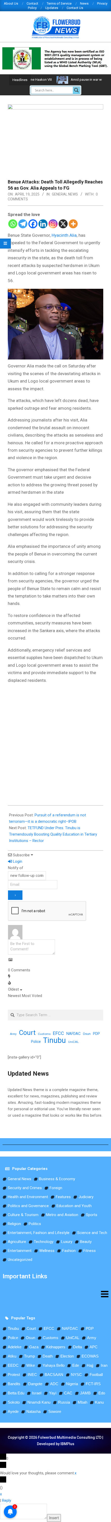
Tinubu (54, 1040)
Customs (44, 1034)
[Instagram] (53, 223)
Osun (87, 1034)
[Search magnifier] (76, 90)
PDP (96, 1034)
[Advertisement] (46, 744)
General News (65, 194)
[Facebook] (32, 223)
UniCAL (73, 1042)
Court (27, 1033)
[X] (63, 223)
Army (13, 1034)
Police (36, 1042)
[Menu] (55, 1294)
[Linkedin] (42, 223)
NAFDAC (73, 1034)
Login (17, 861)
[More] (73, 223)
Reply (6, 1500)
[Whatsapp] (12, 223)
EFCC (58, 1033)
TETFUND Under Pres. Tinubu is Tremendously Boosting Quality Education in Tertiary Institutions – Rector (53, 834)
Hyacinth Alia (64, 235)
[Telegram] (22, 223)
